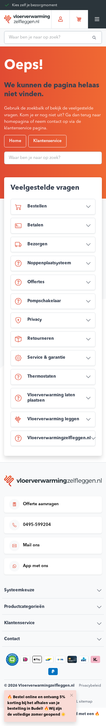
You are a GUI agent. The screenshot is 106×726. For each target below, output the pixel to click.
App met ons (35, 566)
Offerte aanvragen (41, 504)
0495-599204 (37, 525)
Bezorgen (37, 244)
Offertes (35, 282)
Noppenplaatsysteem (49, 263)
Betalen (35, 225)
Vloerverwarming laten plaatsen (51, 398)
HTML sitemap (80, 702)
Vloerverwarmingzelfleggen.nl (59, 438)
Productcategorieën (24, 607)
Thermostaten (41, 376)
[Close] (71, 695)
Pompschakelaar (44, 301)
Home (15, 141)
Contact (12, 639)
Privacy (34, 320)
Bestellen (37, 206)
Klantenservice (47, 141)
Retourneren (40, 339)
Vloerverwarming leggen (53, 419)
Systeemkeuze (19, 590)
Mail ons (31, 545)
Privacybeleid (90, 686)
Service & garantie (46, 357)
